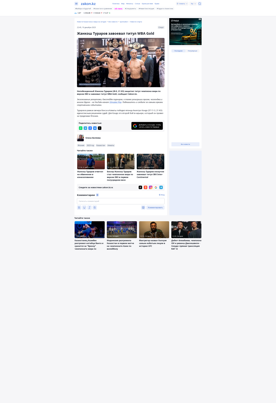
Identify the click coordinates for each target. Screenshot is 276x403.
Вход (163, 195)
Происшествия (147, 4)
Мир (123, 4)
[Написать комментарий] (121, 201)
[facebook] (90, 128)
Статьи (137, 4)
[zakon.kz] (88, 3)
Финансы (129, 4)
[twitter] (100, 128)
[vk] (95, 128)
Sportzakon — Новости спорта (131, 22)
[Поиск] (200, 4)
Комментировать (155, 207)
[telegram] (85, 128)
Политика (115, 4)
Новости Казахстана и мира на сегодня (91, 22)
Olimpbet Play (115, 102)
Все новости (113, 22)
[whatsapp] (81, 128)
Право (157, 4)
